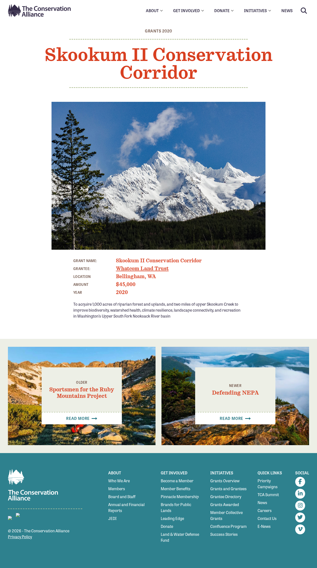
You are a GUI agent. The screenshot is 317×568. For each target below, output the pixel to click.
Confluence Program (228, 526)
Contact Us (267, 518)
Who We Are (119, 481)
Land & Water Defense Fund (180, 537)
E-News (264, 526)
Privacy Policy (20, 537)
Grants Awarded (224, 504)
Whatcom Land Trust (142, 268)
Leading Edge (172, 518)
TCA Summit (268, 494)
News (262, 502)
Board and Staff (121, 496)
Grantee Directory (225, 496)
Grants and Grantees (228, 488)
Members (116, 488)
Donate (167, 526)
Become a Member (177, 481)
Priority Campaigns (268, 483)
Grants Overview (224, 481)
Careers (265, 510)
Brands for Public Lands (176, 507)
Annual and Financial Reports (126, 507)
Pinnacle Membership (180, 496)
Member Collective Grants (226, 515)
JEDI (112, 518)
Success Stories (224, 534)
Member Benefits (175, 488)
